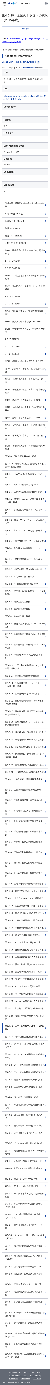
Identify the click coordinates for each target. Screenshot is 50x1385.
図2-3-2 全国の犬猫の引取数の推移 (21, 584)
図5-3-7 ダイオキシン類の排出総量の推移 (24, 1143)
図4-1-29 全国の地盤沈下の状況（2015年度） (24, 1027)
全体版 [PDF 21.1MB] (14, 221)
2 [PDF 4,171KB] (12, 347)
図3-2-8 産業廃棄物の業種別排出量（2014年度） (25, 646)
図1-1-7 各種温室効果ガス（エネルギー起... (23, 511)
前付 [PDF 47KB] (12, 228)
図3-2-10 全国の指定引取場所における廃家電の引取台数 (24, 667)
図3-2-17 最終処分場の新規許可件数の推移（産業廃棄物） (24, 713)
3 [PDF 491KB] (12, 354)
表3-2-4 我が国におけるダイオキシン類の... (23, 1226)
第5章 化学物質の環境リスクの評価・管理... (24, 380)
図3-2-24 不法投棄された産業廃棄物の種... (25, 772)
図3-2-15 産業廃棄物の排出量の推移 (22, 693)
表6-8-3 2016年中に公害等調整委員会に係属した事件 (25, 1314)
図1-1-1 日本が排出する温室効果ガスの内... (23, 475)
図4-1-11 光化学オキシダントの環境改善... (25, 898)
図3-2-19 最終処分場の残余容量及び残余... (25, 732)
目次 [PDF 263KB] (13, 236)
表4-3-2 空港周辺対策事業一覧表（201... (24, 1266)
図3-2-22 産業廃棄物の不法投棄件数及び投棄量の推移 (24, 755)
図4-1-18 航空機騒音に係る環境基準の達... (25, 950)
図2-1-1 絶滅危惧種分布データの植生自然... (23, 560)
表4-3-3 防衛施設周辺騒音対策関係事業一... (23, 1275)
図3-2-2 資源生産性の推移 (17, 602)
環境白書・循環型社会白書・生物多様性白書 (24, 204)
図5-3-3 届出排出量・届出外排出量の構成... (23, 1116)
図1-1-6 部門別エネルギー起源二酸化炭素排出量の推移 (24, 500)
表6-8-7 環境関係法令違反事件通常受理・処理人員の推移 (24, 1355)
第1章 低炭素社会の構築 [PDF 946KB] (23, 321)
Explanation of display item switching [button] (19, 62)
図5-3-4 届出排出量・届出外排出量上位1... (25, 1125)
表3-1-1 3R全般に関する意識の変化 (22, 1186)
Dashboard (25, 1379)
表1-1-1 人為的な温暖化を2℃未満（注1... (24, 1161)
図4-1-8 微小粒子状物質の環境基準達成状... (23, 874)
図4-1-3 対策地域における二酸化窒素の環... (23, 812)
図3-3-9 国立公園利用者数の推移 (20, 456)
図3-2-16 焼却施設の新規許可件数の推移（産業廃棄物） (24, 702)
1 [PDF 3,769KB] (12, 296)
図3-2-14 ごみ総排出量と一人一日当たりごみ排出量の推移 (24, 684)
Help (39, 1372)
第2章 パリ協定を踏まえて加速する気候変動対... (25, 277)
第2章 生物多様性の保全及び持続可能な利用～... (25, 330)
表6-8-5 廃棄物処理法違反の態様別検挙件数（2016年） (24, 1335)
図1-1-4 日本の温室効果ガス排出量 (21, 484)
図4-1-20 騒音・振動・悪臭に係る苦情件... (25, 964)
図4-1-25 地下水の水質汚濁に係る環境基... (25, 994)
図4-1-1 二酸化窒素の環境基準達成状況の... (23, 781)
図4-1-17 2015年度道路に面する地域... (23, 942)
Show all (39, 68)
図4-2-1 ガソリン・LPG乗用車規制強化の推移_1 (24, 1045)
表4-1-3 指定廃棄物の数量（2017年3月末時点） (24, 1152)
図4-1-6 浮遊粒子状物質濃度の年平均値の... (23, 854)
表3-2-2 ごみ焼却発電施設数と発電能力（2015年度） (23, 1216)
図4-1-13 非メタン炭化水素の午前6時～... (24, 913)
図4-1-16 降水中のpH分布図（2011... (22, 935)
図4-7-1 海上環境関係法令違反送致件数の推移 (24, 1106)
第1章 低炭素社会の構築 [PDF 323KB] (23, 400)
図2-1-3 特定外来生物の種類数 (19, 576)
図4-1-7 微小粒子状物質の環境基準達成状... (23, 864)
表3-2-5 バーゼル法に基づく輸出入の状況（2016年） (24, 1236)
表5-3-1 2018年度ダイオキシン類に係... (23, 1284)
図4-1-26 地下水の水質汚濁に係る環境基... (25, 1001)
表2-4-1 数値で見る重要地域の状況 (21, 1179)
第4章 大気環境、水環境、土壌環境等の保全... (25, 370)
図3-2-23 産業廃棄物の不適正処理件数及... (25, 765)
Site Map (37, 1379)
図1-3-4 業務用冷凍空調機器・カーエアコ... (23, 550)
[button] (46, 3)
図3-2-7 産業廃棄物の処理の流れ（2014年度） (25, 635)
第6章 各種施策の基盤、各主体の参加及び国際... (25, 391)
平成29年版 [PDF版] (14, 214)
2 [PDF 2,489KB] (12, 268)
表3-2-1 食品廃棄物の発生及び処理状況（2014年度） (23, 1205)
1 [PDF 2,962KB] (12, 261)
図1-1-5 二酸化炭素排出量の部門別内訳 (23, 492)
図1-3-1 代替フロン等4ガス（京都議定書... (25, 541)
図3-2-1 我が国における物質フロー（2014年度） (25, 592)
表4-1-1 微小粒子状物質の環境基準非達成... (23, 1247)
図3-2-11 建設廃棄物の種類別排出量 (22, 676)
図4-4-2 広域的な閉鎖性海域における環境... (23, 1088)
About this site (14, 1372)
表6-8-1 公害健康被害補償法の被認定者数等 (24, 1303)
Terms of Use (28, 1372)
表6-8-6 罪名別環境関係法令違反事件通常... (23, 1345)
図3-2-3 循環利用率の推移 (17, 609)
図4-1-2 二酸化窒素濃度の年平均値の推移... (23, 801)
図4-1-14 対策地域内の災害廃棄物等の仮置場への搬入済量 (24, 465)
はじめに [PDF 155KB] (15, 243)
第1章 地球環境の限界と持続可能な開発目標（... (25, 252)
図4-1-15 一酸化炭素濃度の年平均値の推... (25, 928)
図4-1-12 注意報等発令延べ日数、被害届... (25, 906)
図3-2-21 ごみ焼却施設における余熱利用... (25, 747)
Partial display (29, 68)
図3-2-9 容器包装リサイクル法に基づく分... (23, 656)
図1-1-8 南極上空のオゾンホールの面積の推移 (24, 521)
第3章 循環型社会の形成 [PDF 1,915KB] (24, 361)
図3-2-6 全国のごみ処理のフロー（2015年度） (25, 625)
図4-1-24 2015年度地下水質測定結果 (22, 986)
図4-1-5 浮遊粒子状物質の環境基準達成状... (23, 833)
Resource (25, 29)
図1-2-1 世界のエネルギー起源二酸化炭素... (23, 532)
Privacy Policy (35, 1375)
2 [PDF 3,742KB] (12, 304)
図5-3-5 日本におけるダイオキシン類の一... (23, 1134)
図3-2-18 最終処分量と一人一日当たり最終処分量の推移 (24, 723)
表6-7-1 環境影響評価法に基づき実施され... (23, 1293)
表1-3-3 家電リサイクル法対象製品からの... (23, 1170)
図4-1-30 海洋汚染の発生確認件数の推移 (24, 1037)
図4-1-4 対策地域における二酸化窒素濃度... (23, 822)
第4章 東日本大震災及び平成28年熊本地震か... (24, 312)
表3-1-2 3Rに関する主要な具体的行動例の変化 (25, 1195)
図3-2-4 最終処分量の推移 (17, 616)
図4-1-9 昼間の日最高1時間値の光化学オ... (25, 884)
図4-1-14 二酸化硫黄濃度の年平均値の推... (25, 920)
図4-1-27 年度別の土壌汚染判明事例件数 (24, 1008)
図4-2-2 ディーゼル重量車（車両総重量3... (25, 1065)
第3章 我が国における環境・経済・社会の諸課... (25, 287)
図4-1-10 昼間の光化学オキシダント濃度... (25, 891)
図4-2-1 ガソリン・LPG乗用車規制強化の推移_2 (24, 1056)
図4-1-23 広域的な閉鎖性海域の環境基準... (25, 979)
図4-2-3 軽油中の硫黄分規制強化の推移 (23, 1079)
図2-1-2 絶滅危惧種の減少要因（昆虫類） (24, 569)
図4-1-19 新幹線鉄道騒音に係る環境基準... (25, 957)
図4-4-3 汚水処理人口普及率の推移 (21, 1097)
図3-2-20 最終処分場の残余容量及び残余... (25, 739)
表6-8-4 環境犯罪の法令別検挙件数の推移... (23, 1324)
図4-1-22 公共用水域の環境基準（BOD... (24, 972)
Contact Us (13, 1379)
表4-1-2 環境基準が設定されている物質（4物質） (23, 1257)
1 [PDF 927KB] (12, 339)
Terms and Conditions (18, 1375)
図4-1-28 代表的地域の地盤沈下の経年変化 (24, 1017)
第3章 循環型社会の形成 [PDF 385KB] (23, 418)
